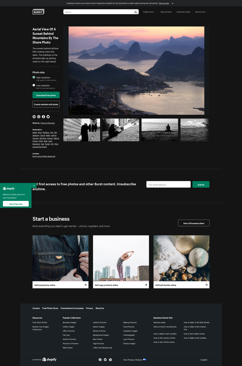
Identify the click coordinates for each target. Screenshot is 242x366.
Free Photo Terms (50, 307)
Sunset (50, 138)
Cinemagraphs (129, 334)
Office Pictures (69, 330)
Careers (36, 307)
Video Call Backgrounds (102, 347)
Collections (148, 11)
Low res (92, 139)
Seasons (36, 135)
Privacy (89, 307)
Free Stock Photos (40, 322)
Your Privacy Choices (132, 359)
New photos (166, 11)
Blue (40, 132)
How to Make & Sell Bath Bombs (196, 322)
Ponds (47, 143)
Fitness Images (129, 343)
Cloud (42, 135)
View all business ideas (193, 223)
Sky (55, 132)
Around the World (40, 146)
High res (82, 139)
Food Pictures (128, 326)
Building (46, 132)
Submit (201, 184)
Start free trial (15, 203)
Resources (200, 11)
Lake (50, 140)
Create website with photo (46, 104)
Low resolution (43, 85)
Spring (53, 135)
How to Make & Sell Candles (195, 337)
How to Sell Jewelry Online (164, 337)
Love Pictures (128, 339)
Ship (56, 143)
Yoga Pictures (98, 343)
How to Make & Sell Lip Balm (165, 333)
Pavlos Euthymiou (48, 122)
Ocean (35, 140)
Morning (43, 138)
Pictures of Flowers (70, 343)
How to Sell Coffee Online (194, 333)
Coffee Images (68, 326)
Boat (45, 140)
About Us (100, 307)
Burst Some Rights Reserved (44, 156)
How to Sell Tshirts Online (164, 342)
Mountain (36, 143)
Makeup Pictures (130, 322)
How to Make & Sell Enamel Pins (195, 328)
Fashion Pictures (99, 322)
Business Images (69, 322)
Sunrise (36, 138)
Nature (56, 138)
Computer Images (130, 330)
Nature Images (99, 326)
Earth (41, 140)
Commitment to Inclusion (72, 307)
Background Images (101, 334)
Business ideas (183, 11)
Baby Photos (68, 347)
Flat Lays (66, 334)
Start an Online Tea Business (165, 326)
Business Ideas (159, 322)
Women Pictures (69, 339)
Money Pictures (99, 330)
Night (48, 135)
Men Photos (97, 339)
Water (35, 132)
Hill (52, 143)
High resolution (43, 77)
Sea (42, 143)
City (51, 132)
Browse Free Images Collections (41, 328)
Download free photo (46, 95)
